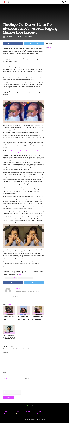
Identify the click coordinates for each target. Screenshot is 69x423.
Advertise (6, 413)
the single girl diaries (28, 277)
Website (27, 378)
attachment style (9, 277)
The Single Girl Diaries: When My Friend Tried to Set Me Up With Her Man (9, 337)
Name (5, 372)
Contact (18, 411)
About (6, 411)
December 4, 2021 (17, 36)
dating (15, 277)
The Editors (9, 36)
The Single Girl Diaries (27, 36)
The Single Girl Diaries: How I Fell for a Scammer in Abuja (9, 318)
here (19, 274)
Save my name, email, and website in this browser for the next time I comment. (22, 386)
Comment (6, 352)
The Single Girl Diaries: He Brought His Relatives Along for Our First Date (23, 318)
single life (20, 277)
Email (5, 378)
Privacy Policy (28, 411)
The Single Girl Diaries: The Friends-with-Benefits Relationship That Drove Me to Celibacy (37, 319)
